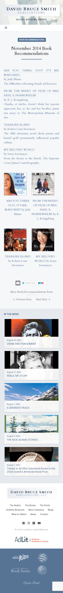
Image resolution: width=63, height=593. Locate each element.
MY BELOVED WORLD (19, 150)
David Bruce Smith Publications (35, 529)
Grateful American (15, 509)
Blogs (51, 509)
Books (30, 505)
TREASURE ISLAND (17, 125)
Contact (44, 514)
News (33, 514)
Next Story (42, 299)
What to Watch (18, 514)
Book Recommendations (31, 40)
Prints (45, 505)
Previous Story (23, 299)
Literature (36, 509)
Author (15, 505)
